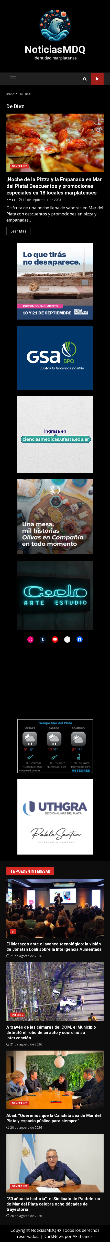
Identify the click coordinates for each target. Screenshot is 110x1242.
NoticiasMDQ (55, 50)
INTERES (17, 1015)
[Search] (84, 79)
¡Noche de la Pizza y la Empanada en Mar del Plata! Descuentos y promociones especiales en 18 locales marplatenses (55, 143)
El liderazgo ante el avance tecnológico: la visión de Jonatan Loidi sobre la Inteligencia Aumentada (55, 908)
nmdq (11, 200)
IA (13, 931)
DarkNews (53, 1236)
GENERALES (19, 166)
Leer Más (18, 231)
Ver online (97, 79)
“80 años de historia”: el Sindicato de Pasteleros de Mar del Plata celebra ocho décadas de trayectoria (55, 1163)
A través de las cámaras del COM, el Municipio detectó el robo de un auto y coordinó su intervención (55, 991)
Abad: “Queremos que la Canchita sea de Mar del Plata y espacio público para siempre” (55, 1080)
